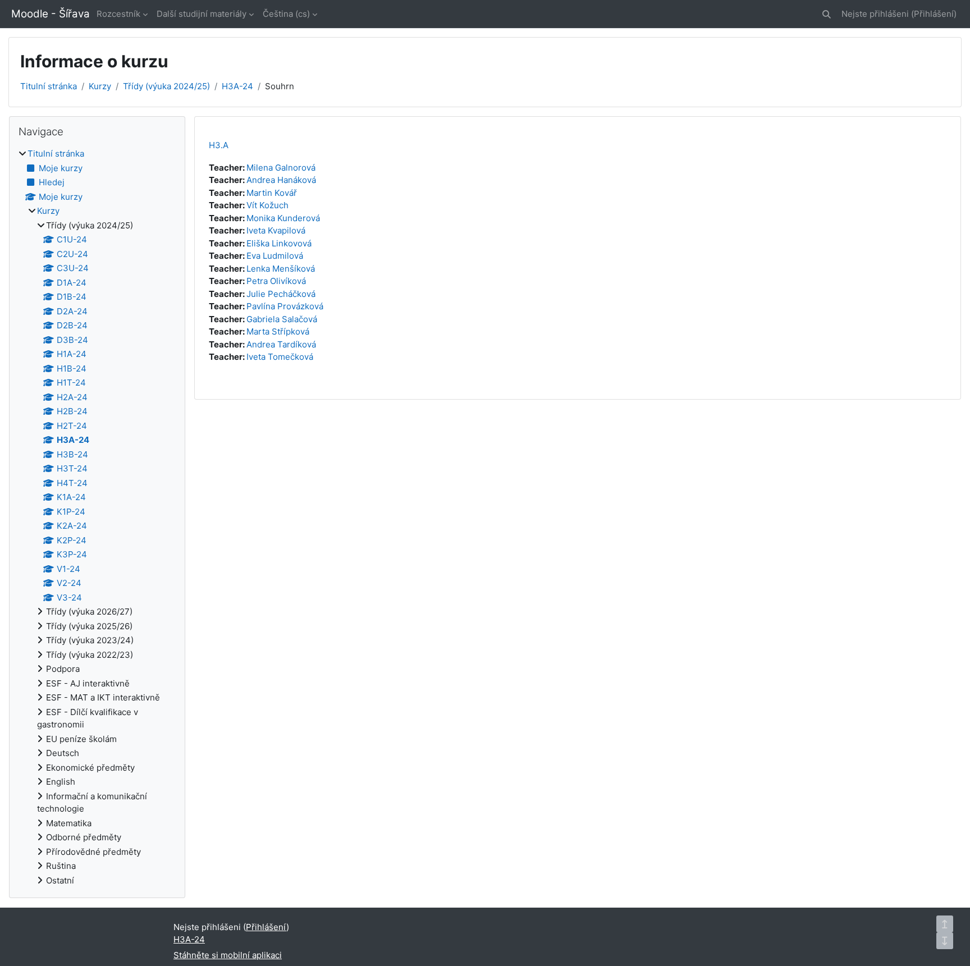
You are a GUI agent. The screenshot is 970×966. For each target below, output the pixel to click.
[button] (826, 14)
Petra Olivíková (276, 281)
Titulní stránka (48, 86)
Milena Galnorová (280, 167)
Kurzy (100, 86)
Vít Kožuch (267, 205)
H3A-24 (237, 86)
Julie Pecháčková (280, 294)
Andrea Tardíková (281, 344)
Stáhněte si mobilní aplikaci (227, 955)
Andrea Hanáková (281, 180)
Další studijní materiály (201, 13)
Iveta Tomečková (279, 356)
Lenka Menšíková (280, 268)
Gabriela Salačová (281, 319)
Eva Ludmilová (274, 255)
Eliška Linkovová (279, 243)
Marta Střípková (277, 331)
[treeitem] (97, 517)
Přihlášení (934, 13)
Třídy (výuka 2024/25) (166, 86)
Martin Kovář (271, 192)
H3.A (218, 145)
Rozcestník (118, 13)
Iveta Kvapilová (275, 230)
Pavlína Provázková (284, 306)
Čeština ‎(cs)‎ (286, 13)
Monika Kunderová (283, 218)
